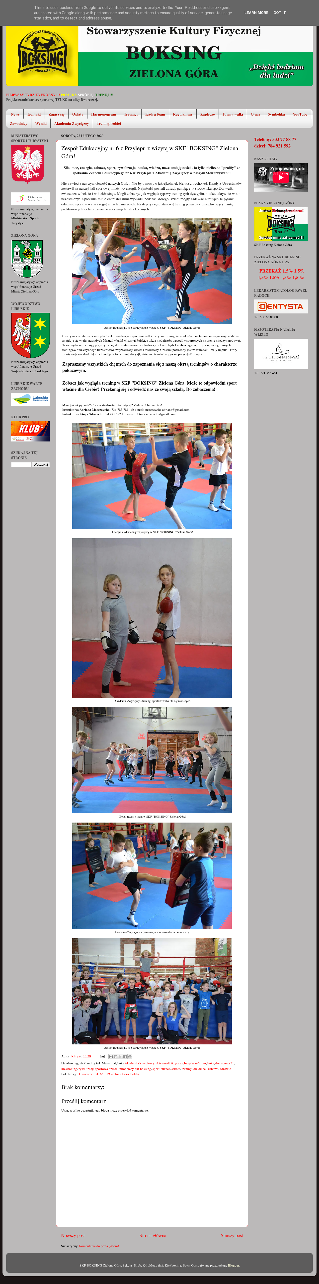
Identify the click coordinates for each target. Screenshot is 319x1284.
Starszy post (232, 1235)
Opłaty (77, 114)
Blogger (233, 1265)
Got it (279, 12)
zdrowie (225, 1068)
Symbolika (276, 114)
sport (156, 1068)
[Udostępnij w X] (120, 1056)
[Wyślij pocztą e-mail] (110, 1056)
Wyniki (41, 123)
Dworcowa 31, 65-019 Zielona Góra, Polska (109, 1074)
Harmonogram (103, 114)
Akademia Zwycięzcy (71, 123)
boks (210, 1063)
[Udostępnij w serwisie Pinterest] (129, 1056)
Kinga (75, 1056)
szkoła (175, 1068)
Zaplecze (207, 114)
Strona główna (153, 1235)
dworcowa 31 (224, 1063)
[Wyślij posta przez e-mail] (101, 1056)
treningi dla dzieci (194, 1068)
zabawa (213, 1068)
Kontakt (34, 114)
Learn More (256, 12)
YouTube (300, 114)
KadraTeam (155, 114)
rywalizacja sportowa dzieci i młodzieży (106, 1068)
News (15, 114)
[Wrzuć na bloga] (115, 1056)
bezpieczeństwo (195, 1063)
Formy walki (233, 114)
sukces (165, 1068)
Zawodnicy (18, 123)
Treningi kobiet (109, 123)
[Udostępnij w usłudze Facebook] (125, 1056)
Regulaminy (183, 114)
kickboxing (69, 1068)
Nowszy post (73, 1235)
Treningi (131, 114)
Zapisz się (57, 114)
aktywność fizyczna (169, 1063)
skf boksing (143, 1068)
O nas (255, 114)
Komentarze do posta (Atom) (99, 1246)
